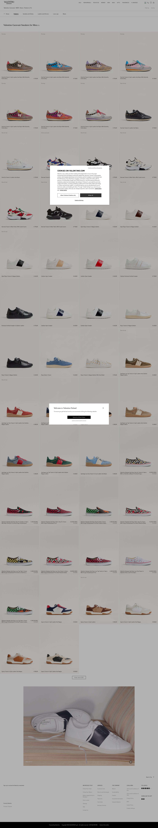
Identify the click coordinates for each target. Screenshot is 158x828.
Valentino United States (79, 417)
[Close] (103, 408)
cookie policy (98, 188)
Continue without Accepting (95, 168)
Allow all (90, 195)
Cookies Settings (79, 200)
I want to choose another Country (79, 420)
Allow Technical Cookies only (68, 195)
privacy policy (63, 190)
